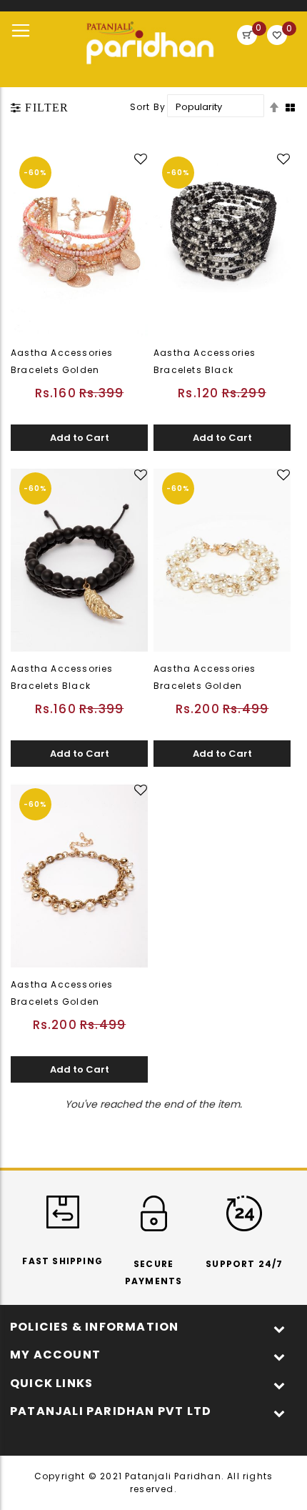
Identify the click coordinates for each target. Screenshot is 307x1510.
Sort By (148, 107)
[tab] (40, 108)
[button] (142, 159)
